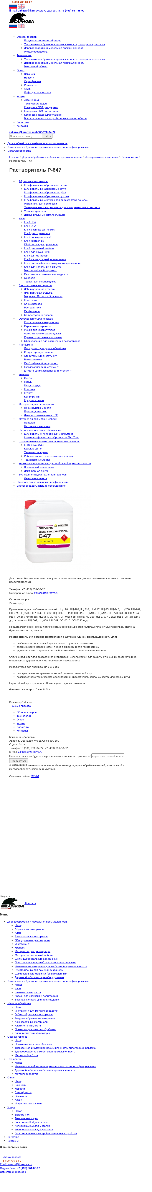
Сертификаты (32, 81)
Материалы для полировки (40, 203)
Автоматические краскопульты (42, 333)
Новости (29, 77)
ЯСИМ (35, 776)
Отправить (38, 811)
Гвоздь (28, 381)
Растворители (130, 157)
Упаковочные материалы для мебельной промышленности (55, 463)
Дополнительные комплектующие (44, 214)
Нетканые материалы (37, 426)
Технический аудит (35, 103)
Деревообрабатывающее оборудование (41, 485)
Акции (27, 88)
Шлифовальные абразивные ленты (45, 185)
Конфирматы (32, 396)
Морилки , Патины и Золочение (43, 296)
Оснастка (29, 277)
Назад (18, 925)
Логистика (23, 122)
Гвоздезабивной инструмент (41, 367)
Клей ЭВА (30, 226)
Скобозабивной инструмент (41, 363)
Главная (14, 157)
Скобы (28, 378)
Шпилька (29, 389)
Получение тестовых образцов (42, 40)
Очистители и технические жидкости (46, 274)
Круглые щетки (33, 448)
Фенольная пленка (35, 478)
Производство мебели (37, 407)
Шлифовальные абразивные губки (45, 192)
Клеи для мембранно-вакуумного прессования (52, 263)
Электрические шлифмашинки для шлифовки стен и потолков (62, 207)
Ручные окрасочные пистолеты (43, 337)
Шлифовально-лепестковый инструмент (48, 433)
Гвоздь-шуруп (32, 385)
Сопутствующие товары (38, 315)
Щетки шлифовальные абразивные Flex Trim (51, 437)
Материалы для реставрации (36, 404)
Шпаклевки (30, 300)
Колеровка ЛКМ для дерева (41, 107)
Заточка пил (31, 100)
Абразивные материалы (33, 181)
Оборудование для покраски (36, 318)
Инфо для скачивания (37, 92)
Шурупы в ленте (34, 400)
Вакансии (30, 74)
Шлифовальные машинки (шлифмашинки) (43, 482)
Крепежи (24, 374)
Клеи (22, 218)
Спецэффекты (33, 303)
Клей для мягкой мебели (39, 248)
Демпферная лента (36, 470)
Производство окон (35, 411)
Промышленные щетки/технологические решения (49, 441)
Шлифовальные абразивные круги (45, 188)
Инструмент (26, 344)
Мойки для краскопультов (39, 329)
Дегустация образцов (13, 1171)
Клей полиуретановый (37, 237)
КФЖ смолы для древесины (41, 244)
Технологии (24, 55)
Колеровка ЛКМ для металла (41, 111)
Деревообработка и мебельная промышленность (54, 48)
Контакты (22, 125)
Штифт (28, 393)
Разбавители (32, 311)
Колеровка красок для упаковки (43, 114)
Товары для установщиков (40, 281)
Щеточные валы (34, 445)
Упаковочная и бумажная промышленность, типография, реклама (64, 44)
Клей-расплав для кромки (39, 229)
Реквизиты (30, 85)
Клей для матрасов (35, 255)
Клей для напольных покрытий (43, 266)
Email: (16, 1164)
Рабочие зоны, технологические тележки (49, 456)
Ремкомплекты (33, 359)
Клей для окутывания (37, 233)
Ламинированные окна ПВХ (41, 415)
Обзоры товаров (27, 36)
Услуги (21, 96)
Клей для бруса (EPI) (37, 252)
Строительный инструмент (40, 355)
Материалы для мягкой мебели (38, 419)
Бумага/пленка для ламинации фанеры (43, 474)
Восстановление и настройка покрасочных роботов (55, 118)
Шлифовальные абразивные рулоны (46, 196)
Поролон (29, 422)
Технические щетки (36, 452)
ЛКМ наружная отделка (38, 292)
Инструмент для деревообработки (45, 348)
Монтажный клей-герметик (40, 270)
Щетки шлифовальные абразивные (40, 430)
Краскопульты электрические (41, 322)
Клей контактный (34, 240)
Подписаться (19, 761)
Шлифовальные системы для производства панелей (56, 200)
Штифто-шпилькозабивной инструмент (47, 370)
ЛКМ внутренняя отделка (39, 289)
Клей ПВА (30, 222)
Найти (47, 136)
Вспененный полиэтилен (39, 467)
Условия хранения (35, 211)
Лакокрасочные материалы (101, 157)
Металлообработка (35, 51)
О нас (20, 70)
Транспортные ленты (37, 459)
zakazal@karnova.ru (46, 593)
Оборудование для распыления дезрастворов (52, 341)
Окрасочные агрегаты (37, 326)
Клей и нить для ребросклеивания (45, 259)
